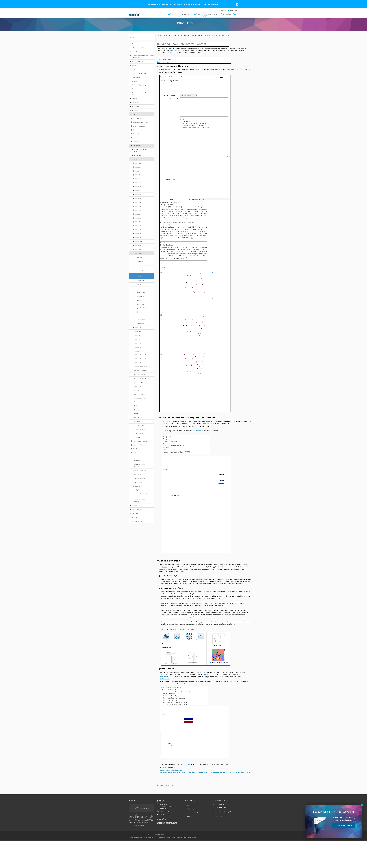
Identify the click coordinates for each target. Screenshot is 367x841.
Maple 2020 (138, 241)
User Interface (141, 319)
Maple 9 (137, 179)
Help (134, 138)
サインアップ (218, 816)
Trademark (137, 437)
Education (135, 102)
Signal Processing (141, 316)
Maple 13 (138, 198)
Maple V (137, 351)
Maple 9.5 (138, 183)
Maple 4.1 (138, 339)
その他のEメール (221, 807)
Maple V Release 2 (140, 355)
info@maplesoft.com (166, 815)
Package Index (138, 406)
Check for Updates (138, 457)
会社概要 (132, 801)
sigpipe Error (136, 486)
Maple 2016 (138, 226)
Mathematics (135, 65)
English (138, 835)
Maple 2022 (138, 249)
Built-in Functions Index (141, 378)
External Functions (138, 134)
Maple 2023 (138, 253)
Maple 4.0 (138, 335)
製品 (187, 805)
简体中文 (161, 835)
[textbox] (171, 72)
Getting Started (136, 44)
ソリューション (190, 809)
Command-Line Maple (139, 130)
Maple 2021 (138, 245)
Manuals (134, 505)
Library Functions (139, 394)
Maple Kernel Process (139, 470)
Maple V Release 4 (140, 359)
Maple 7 (137, 171)
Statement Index (139, 425)
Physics (134, 69)
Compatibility (140, 261)
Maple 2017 (138, 230)
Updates (136, 159)
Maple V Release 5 (140, 363)
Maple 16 (138, 210)
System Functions (139, 429)
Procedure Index (139, 410)
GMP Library (136, 460)
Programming (136, 77)
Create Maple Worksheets (139, 52)
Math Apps (135, 98)
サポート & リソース (192, 812)
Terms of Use (162, 837)
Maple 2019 (138, 237)
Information (136, 145)
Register (136, 413)
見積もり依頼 (233, 10)
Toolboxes (135, 513)
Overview (139, 257)
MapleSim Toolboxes (138, 521)
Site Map (193, 837)
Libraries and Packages (139, 445)
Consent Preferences (176, 837)
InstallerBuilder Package (140, 441)
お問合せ (223, 10)
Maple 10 (138, 186)
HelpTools (136, 141)
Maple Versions (137, 474)
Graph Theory (141, 292)
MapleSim (134, 517)
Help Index (137, 390)
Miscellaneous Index (140, 398)
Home (159, 35)
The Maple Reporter (222, 804)
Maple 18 (138, 218)
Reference (135, 110)
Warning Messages (138, 490)
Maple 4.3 (138, 347)
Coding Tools (140, 280)
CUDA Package (137, 118)
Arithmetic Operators (140, 374)
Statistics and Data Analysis (140, 73)
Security (135, 449)
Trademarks (187, 837)
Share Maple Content (138, 61)
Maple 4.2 (138, 343)
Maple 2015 (138, 222)
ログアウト (217, 820)
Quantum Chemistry (143, 312)
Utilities (135, 453)
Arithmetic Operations (140, 370)
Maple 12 (138, 194)
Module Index (138, 402)
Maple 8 (137, 175)
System (134, 114)
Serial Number (138, 417)
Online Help (172, 35)
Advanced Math (141, 271)
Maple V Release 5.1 (141, 366)
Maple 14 (138, 202)
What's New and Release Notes (141, 48)
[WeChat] (175, 823)
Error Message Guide (139, 126)
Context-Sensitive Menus (140, 122)
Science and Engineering (139, 85)
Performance (140, 296)
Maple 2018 (138, 233)
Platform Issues (137, 482)
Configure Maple (136, 509)
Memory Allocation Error (140, 478)
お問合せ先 (161, 801)
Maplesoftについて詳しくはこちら (138, 825)
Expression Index (139, 386)
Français (144, 835)
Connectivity (135, 89)
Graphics (134, 81)
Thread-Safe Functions (140, 433)
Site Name (137, 421)
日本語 (156, 835)
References (137, 155)
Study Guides (136, 106)
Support (165, 35)
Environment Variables (140, 382)
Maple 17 (138, 214)
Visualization (140, 323)
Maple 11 (138, 190)
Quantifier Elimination (143, 308)
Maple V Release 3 (140, 163)
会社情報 (188, 816)
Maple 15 (138, 206)
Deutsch (150, 835)
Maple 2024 (138, 327)
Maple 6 (137, 167)
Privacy (168, 837)
